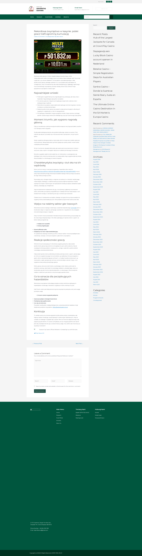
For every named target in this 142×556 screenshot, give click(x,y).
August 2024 (96, 219)
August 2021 (96, 279)
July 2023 (95, 252)
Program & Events (98, 298)
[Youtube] (111, 2)
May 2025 (96, 197)
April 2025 (96, 199)
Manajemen (96, 149)
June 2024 (96, 224)
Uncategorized (49, 36)
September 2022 (98, 272)
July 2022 (95, 277)
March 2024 (96, 232)
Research (39, 17)
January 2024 (97, 237)
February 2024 (97, 234)
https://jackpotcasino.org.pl (60, 307)
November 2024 (98, 212)
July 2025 (95, 192)
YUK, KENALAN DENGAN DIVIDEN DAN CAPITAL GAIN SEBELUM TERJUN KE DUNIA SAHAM (104, 136)
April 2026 (96, 169)
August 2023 (96, 249)
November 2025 (97, 182)
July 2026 (95, 162)
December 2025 (98, 179)
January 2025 (97, 207)
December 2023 (98, 239)
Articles (95, 295)
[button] (104, 8)
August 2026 (96, 159)
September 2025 (98, 187)
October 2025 (97, 184)
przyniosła (73, 207)
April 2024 (96, 229)
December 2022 (98, 269)
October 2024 (97, 214)
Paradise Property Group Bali (101, 140)
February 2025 (97, 204)
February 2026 (97, 174)
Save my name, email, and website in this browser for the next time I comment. (58, 386)
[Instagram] (109, 2)
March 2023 (96, 262)
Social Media (48, 17)
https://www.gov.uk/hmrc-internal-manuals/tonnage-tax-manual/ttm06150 (55, 171)
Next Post (79, 343)
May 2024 (96, 227)
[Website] (74, 381)
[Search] (111, 17)
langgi (95, 145)
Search (95, 25)
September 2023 (98, 247)
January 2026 (97, 177)
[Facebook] (107, 2)
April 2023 (96, 259)
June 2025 (96, 194)
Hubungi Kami (57, 7)
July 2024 (96, 222)
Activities (58, 17)
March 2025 (96, 202)
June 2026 (96, 164)
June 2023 (96, 254)
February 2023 (97, 264)
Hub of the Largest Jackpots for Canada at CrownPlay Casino (103, 41)
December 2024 (98, 209)
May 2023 (96, 257)
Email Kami (78, 7)
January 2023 (97, 267)
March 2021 (96, 284)
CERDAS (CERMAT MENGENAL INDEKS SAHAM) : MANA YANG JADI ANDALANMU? (103, 130)
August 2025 (96, 189)
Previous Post (37, 343)
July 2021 (95, 282)
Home (32, 17)
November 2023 (97, 242)
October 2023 (97, 244)
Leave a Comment (39, 36)
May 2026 (96, 167)
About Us (66, 17)
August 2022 (96, 274)
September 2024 (98, 217)
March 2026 (96, 172)
